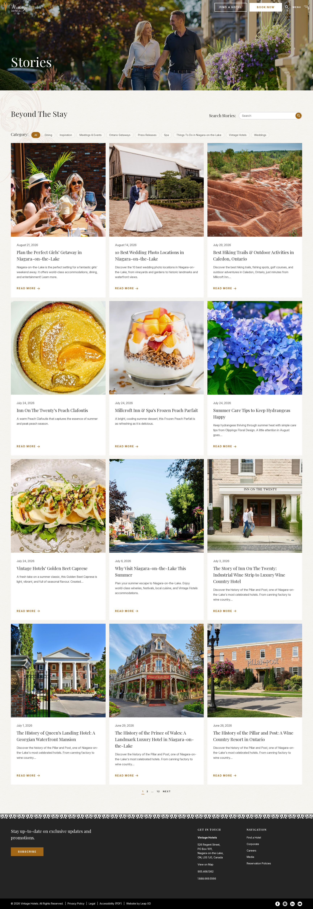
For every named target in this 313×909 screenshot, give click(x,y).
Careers (251, 850)
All (35, 134)
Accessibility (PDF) (111, 903)
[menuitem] (17, 7)
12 (158, 791)
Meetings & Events (91, 134)
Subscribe (27, 851)
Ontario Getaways (119, 134)
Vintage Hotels (238, 134)
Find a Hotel (254, 837)
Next (167, 791)
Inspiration (66, 134)
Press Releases (147, 134)
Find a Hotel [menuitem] (231, 7)
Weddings (260, 134)
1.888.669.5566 (207, 878)
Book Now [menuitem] (266, 7)
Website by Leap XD (138, 903)
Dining (48, 134)
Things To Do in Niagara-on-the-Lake (198, 134)
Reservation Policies (259, 863)
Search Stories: (222, 115)
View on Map (205, 864)
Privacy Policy (76, 903)
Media (250, 856)
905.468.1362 (206, 871)
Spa (166, 134)
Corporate (253, 844)
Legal (92, 903)
